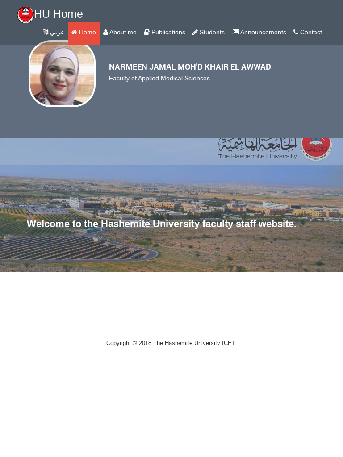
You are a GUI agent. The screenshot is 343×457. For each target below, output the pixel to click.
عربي (56, 32)
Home (86, 32)
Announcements (262, 32)
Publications (167, 32)
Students (211, 32)
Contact (310, 32)
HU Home (58, 14)
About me (122, 32)
